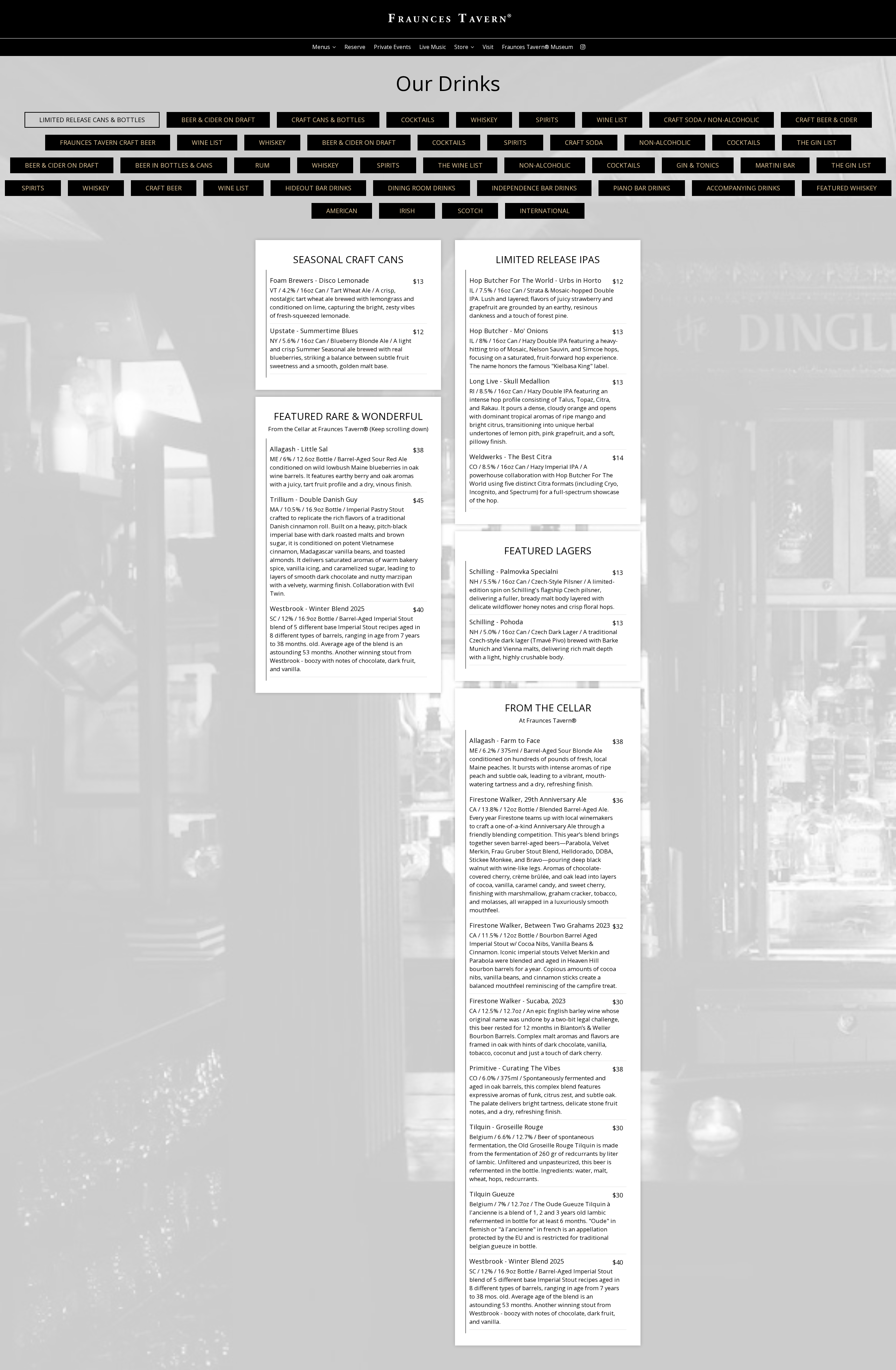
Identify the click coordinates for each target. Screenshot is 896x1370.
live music (432, 47)
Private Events (392, 47)
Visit (488, 47)
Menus (321, 47)
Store (462, 47)
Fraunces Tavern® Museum (537, 47)
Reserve (354, 47)
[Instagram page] (582, 46)
